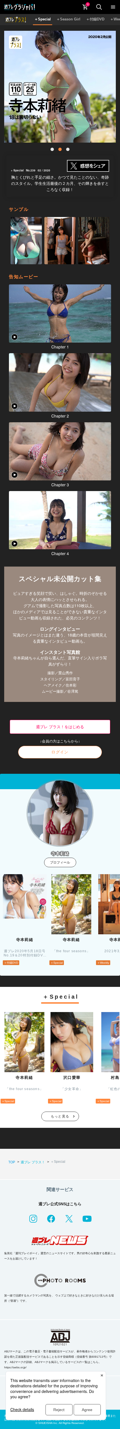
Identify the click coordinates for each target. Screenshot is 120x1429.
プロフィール (60, 862)
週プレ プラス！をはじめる (60, 727)
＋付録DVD (95, 19)
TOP (11, 1162)
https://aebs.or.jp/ (15, 1367)
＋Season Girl (68, 19)
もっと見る (60, 1116)
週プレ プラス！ (33, 1162)
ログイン (60, 752)
